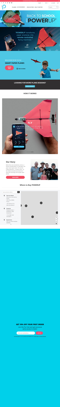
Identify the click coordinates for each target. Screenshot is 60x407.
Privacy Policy (36, 336)
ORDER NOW (9, 67)
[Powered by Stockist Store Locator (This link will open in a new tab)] (10, 224)
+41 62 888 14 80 (10, 215)
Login (54, 2)
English (39, 3)
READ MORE (15, 177)
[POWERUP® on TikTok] (7, 2)
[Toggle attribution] (56, 223)
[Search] (57, 7)
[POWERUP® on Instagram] (5, 2)
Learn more (11, 19)
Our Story (10, 162)
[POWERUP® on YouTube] (11, 2)
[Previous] (3, 126)
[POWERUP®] (3, 7)
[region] (39, 208)
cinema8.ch (8, 216)
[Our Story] (44, 169)
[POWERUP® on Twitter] (9, 2)
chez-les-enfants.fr (10, 205)
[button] (21, 7)
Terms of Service (43, 336)
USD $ (46, 3)
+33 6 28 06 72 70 (10, 203)
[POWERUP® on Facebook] (3, 2)
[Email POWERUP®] (1, 2)
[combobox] (9, 192)
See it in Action (22, 68)
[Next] (56, 126)
